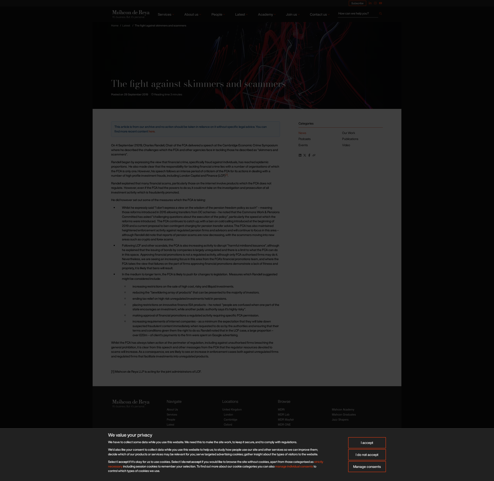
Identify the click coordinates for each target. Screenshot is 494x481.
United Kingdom (232, 409)
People (216, 14)
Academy (265, 14)
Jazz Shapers (340, 419)
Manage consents (367, 466)
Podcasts (304, 139)
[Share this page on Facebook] (309, 155)
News (302, 133)
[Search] (380, 14)
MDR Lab (283, 414)
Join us (291, 14)
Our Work (348, 133)
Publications (350, 139)
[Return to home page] (130, 14)
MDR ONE (284, 424)
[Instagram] (375, 3)
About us (191, 14)
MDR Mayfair (286, 419)
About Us (172, 409)
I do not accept (367, 454)
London (228, 414)
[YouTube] (380, 3)
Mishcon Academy (343, 409)
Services (164, 14)
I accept (367, 442)
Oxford (228, 424)
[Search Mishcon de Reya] (360, 14)
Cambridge (230, 419)
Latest (240, 14)
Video (346, 145)
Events (303, 145)
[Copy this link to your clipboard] (314, 155)
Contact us (318, 14)
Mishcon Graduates (344, 414)
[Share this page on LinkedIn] (300, 155)
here (152, 131)
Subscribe (357, 3)
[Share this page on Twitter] (304, 155)
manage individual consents (294, 466)
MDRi (281, 409)
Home (114, 25)
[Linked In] (370, 3)
